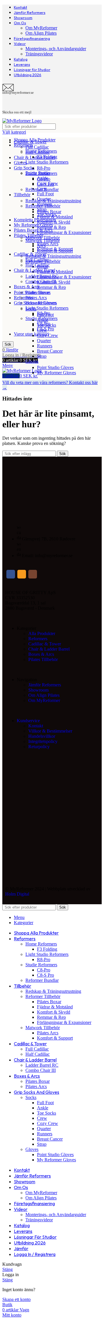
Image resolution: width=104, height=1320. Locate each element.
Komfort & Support (55, 248)
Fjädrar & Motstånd (55, 216)
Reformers (23, 297)
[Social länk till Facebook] (10, 574)
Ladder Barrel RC (41, 276)
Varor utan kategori (31, 334)
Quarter (44, 340)
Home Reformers (41, 151)
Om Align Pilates (41, 33)
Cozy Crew (47, 335)
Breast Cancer (50, 351)
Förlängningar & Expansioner (64, 276)
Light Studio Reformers (46, 308)
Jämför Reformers (44, 684)
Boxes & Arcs (41, 654)
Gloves (31, 361)
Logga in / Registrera (34, 1254)
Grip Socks (24, 167)
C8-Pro (43, 179)
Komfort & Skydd (53, 222)
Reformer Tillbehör (42, 205)
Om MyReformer (41, 27)
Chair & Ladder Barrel (34, 157)
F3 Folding (47, 156)
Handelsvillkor (41, 736)
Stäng (7, 1269)
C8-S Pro (45, 184)
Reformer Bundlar (42, 189)
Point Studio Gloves (55, 367)
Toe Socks (46, 325)
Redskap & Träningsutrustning (53, 256)
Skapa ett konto (16, 1299)
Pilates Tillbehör (43, 659)
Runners (44, 345)
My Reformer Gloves (56, 372)
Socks (30, 308)
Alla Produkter (41, 633)
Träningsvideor (39, 53)
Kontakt (35, 725)
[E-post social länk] (21, 574)
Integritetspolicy (42, 741)
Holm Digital (17, 894)
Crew (42, 330)
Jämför (21, 1248)
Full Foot (45, 193)
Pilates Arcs (47, 243)
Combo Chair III (40, 281)
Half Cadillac (37, 265)
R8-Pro (43, 168)
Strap (42, 356)
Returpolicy (39, 746)
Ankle (42, 319)
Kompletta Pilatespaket (35, 219)
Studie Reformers (41, 173)
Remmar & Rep (51, 287)
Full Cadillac (37, 147)
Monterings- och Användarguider (55, 48)
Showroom (38, 690)
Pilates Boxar (49, 211)
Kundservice (28, 720)
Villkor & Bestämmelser (50, 731)
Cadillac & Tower (44, 643)
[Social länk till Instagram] (32, 574)
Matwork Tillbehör (42, 240)
